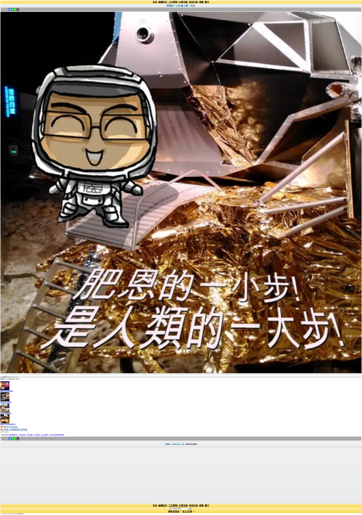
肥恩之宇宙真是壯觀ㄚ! (8, 424)
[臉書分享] (10, 9)
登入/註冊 (187, 511)
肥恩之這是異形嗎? (6, 391)
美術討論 (193, 2)
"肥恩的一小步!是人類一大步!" (175, 444)
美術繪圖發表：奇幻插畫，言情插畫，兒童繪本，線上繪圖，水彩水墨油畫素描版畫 (36, 435)
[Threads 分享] (17, 9)
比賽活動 (183, 2)
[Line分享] (14, 9)
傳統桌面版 (173, 511)
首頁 (155, 2)
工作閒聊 (173, 2)
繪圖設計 (162, 2)
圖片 (207, 2)
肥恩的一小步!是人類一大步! (181, 5)
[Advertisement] (181, 475)
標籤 (201, 2)
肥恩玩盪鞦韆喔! (5, 413)
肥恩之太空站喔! (5, 402)
